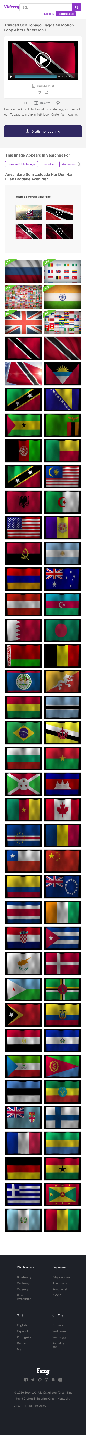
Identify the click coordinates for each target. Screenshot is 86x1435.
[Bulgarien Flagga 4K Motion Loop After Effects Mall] (23, 758)
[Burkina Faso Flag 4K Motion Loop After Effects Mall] (62, 758)
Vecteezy (23, 1283)
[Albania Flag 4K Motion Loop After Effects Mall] (23, 502)
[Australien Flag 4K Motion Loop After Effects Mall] (62, 579)
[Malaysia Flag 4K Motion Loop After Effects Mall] (62, 476)
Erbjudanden (61, 1277)
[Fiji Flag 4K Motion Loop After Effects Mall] (23, 1117)
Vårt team (59, 1331)
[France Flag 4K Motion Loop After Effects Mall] (23, 1143)
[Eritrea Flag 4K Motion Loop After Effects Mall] (62, 1066)
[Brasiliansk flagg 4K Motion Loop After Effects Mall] (23, 733)
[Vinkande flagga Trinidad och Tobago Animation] (23, 374)
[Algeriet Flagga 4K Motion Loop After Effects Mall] (62, 502)
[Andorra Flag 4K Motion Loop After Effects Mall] (62, 528)
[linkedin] (60, 1380)
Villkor (18, 1405)
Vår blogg (59, 1337)
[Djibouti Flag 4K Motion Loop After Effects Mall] (23, 989)
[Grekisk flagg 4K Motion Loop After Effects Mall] (23, 1194)
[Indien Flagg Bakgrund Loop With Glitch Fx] (62, 297)
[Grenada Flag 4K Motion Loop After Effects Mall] (62, 1194)
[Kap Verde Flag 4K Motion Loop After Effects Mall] (23, 835)
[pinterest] (39, 1380)
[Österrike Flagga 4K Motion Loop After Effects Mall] (23, 604)
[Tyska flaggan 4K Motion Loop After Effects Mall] (23, 1169)
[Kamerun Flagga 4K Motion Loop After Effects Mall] (23, 810)
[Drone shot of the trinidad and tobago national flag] (29, 213)
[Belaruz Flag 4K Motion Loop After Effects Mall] (23, 656)
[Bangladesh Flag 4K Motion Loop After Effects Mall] (62, 630)
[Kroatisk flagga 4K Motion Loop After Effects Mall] (23, 938)
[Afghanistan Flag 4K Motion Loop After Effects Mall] (23, 451)
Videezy (22, 1289)
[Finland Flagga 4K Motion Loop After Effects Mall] (62, 1117)
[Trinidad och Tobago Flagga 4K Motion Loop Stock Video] (23, 348)
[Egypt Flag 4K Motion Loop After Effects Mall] (23, 1040)
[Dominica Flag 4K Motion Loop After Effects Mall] (62, 989)
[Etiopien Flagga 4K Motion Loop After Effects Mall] (62, 1092)
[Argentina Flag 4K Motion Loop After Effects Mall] (62, 553)
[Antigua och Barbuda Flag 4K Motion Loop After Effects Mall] (62, 374)
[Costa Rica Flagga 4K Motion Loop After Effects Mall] (23, 912)
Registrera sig (66, 13)
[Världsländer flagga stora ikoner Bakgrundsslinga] (62, 271)
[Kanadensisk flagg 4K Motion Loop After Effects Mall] (62, 810)
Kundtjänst (59, 1289)
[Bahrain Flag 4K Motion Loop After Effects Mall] (23, 630)
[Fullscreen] (75, 76)
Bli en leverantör (24, 1297)
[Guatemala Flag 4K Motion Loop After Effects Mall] (23, 1220)
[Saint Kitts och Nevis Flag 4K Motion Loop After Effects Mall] (23, 399)
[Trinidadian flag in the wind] (59, 213)
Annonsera (59, 1283)
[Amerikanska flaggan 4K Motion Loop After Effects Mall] (23, 528)
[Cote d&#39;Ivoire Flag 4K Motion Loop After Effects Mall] (62, 912)
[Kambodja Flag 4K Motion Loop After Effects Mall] (62, 784)
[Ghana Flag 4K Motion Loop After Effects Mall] (62, 1169)
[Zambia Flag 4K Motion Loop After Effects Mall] (62, 425)
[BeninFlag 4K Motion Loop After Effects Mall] (62, 451)
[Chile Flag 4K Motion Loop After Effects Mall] (23, 861)
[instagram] (46, 1380)
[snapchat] (53, 1380)
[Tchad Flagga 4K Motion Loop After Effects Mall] (62, 835)
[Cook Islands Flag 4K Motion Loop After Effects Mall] (62, 887)
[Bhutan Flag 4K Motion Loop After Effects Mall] (62, 681)
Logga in (49, 13)
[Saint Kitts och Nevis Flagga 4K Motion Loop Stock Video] (23, 476)
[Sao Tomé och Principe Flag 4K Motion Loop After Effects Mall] (23, 425)
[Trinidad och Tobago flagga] (62, 348)
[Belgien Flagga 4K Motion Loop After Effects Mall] (62, 656)
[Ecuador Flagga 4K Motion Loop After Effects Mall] (62, 1015)
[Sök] (76, 7)
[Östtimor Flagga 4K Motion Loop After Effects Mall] (23, 1015)
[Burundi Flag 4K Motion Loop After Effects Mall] (23, 784)
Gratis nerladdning (45, 131)
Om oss (57, 1325)
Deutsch (22, 1343)
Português (24, 1337)
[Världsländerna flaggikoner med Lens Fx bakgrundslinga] (23, 297)
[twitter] (33, 1380)
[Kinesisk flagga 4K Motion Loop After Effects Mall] (62, 861)
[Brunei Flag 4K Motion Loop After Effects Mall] (62, 733)
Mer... (21, 1349)
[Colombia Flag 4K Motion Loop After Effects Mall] (23, 887)
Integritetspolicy (35, 1405)
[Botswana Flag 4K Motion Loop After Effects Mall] (62, 707)
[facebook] (26, 1380)
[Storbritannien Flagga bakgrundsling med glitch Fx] (23, 322)
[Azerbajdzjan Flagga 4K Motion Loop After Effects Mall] (62, 604)
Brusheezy (24, 1277)
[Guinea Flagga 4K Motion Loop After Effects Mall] (62, 1220)
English (22, 1325)
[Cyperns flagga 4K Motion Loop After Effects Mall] (23, 963)
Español (22, 1331)
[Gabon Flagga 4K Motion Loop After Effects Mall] (62, 1143)
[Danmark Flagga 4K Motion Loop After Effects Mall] (62, 963)
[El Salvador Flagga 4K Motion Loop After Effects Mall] (62, 1040)
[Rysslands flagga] (23, 271)
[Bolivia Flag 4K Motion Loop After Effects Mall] (23, 707)
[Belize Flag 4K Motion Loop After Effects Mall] (23, 681)
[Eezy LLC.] (43, 1371)
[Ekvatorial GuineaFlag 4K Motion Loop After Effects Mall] (23, 1066)
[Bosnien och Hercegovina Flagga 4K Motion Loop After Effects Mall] (62, 399)
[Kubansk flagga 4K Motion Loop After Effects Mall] (62, 938)
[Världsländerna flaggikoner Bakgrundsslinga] (62, 322)
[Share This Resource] (47, 92)
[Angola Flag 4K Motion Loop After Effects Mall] (23, 553)
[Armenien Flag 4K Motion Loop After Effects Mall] (23, 579)
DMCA (56, 1295)
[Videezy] (11, 7)
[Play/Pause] (11, 76)
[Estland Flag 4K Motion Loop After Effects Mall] (23, 1092)
